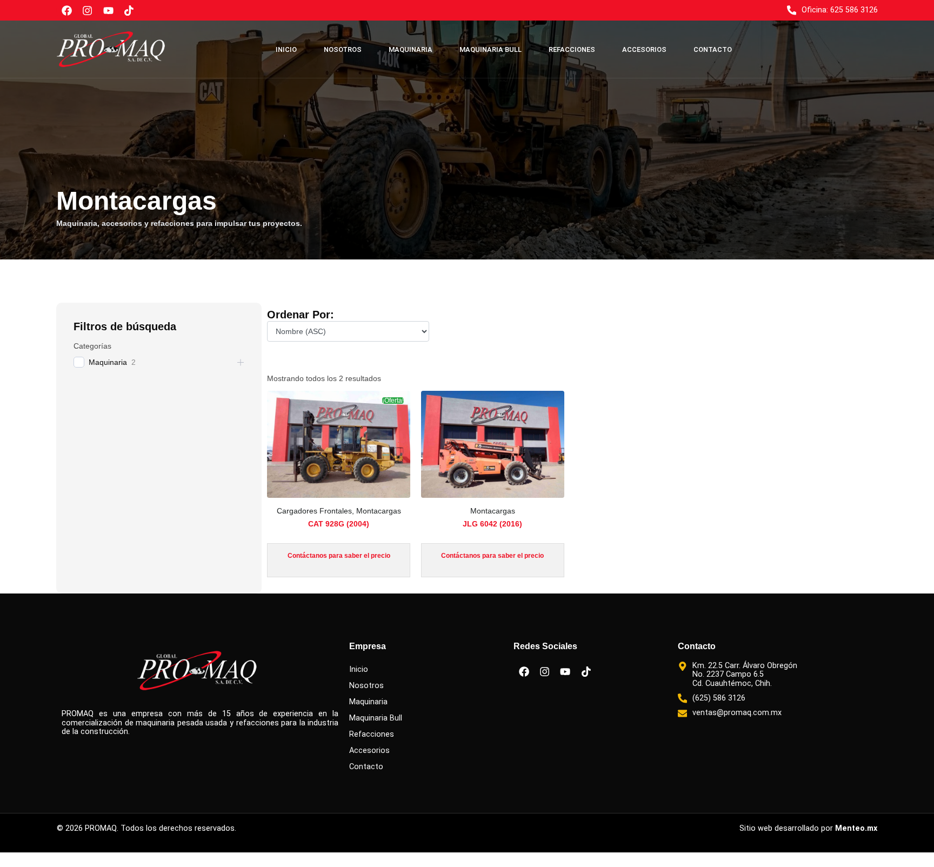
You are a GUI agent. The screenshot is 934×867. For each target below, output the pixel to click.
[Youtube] (108, 10)
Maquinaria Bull (490, 49)
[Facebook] (66, 10)
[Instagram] (87, 10)
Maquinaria (410, 49)
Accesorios (644, 49)
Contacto (712, 49)
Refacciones (572, 49)
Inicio (286, 49)
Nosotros (343, 49)
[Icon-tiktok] (129, 10)
